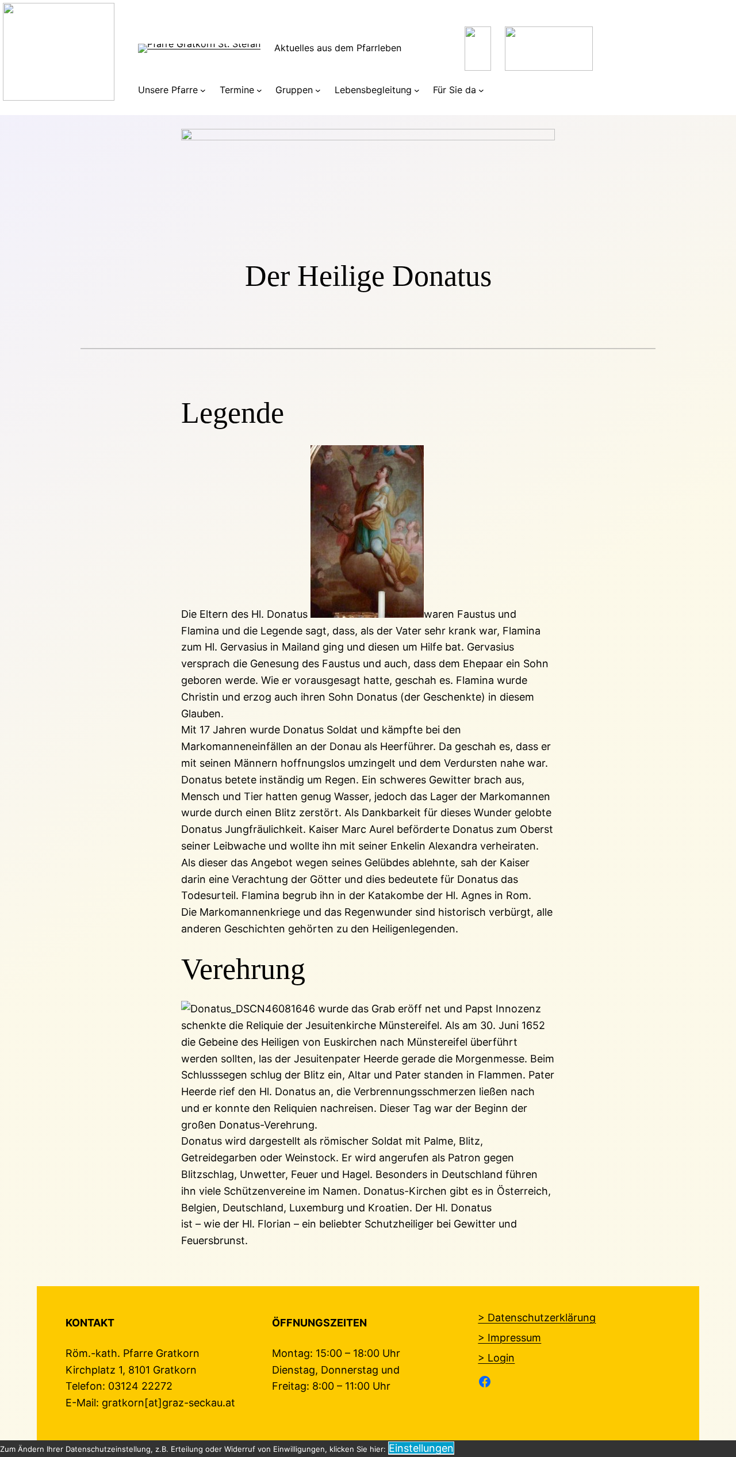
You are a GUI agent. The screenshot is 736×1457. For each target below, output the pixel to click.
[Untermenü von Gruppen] (318, 90)
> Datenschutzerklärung (537, 1317)
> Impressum (509, 1338)
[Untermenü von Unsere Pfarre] (203, 90)
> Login (496, 1358)
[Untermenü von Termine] (259, 90)
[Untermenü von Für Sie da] (481, 90)
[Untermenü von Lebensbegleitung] (417, 90)
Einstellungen (421, 1448)
